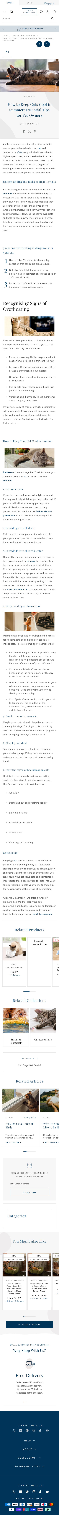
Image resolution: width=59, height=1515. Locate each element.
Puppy (49, 3)
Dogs (10, 3)
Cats (29, 3)
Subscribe (28, 1192)
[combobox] (29, 18)
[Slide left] (39, 44)
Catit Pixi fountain (17, 589)
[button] (4, 12)
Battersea (8, 472)
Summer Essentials (16, 1041)
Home (5, 36)
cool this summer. (43, 914)
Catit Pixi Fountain (14, 967)
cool (39, 148)
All (7, 51)
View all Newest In (29, 1325)
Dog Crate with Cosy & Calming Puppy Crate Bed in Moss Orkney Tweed (39, 1287)
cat (45, 189)
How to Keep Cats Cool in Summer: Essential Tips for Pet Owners (28, 39)
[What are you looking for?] (52, 18)
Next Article (27, 1058)
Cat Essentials (43, 1039)
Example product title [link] (39, 942)
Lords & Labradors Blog (24, 36)
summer (7, 193)
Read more (12, 1142)
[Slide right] (47, 44)
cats (14, 860)
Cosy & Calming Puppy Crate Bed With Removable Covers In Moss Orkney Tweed (14, 1288)
